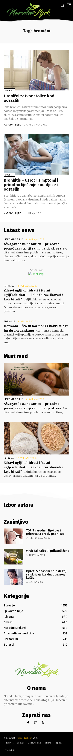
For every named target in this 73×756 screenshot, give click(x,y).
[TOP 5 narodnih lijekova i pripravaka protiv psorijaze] (13, 536)
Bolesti (9, 90)
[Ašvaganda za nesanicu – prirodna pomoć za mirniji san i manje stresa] (36, 379)
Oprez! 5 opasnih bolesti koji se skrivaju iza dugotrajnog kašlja (46, 574)
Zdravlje (9, 321)
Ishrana (9, 286)
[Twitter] (43, 723)
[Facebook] (28, 723)
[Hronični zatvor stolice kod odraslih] (36, 70)
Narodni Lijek (12, 124)
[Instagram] (35, 723)
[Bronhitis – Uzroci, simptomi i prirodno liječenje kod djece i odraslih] (36, 154)
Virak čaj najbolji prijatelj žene (47, 551)
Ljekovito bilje (13, 239)
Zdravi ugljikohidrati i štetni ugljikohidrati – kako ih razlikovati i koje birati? (33, 294)
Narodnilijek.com (25, 738)
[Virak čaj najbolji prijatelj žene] (13, 556)
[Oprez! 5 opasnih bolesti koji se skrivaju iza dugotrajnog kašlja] (13, 577)
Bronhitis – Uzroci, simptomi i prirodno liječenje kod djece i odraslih (31, 185)
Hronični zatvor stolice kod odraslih (29, 98)
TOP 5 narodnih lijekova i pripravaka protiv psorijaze (45, 532)
